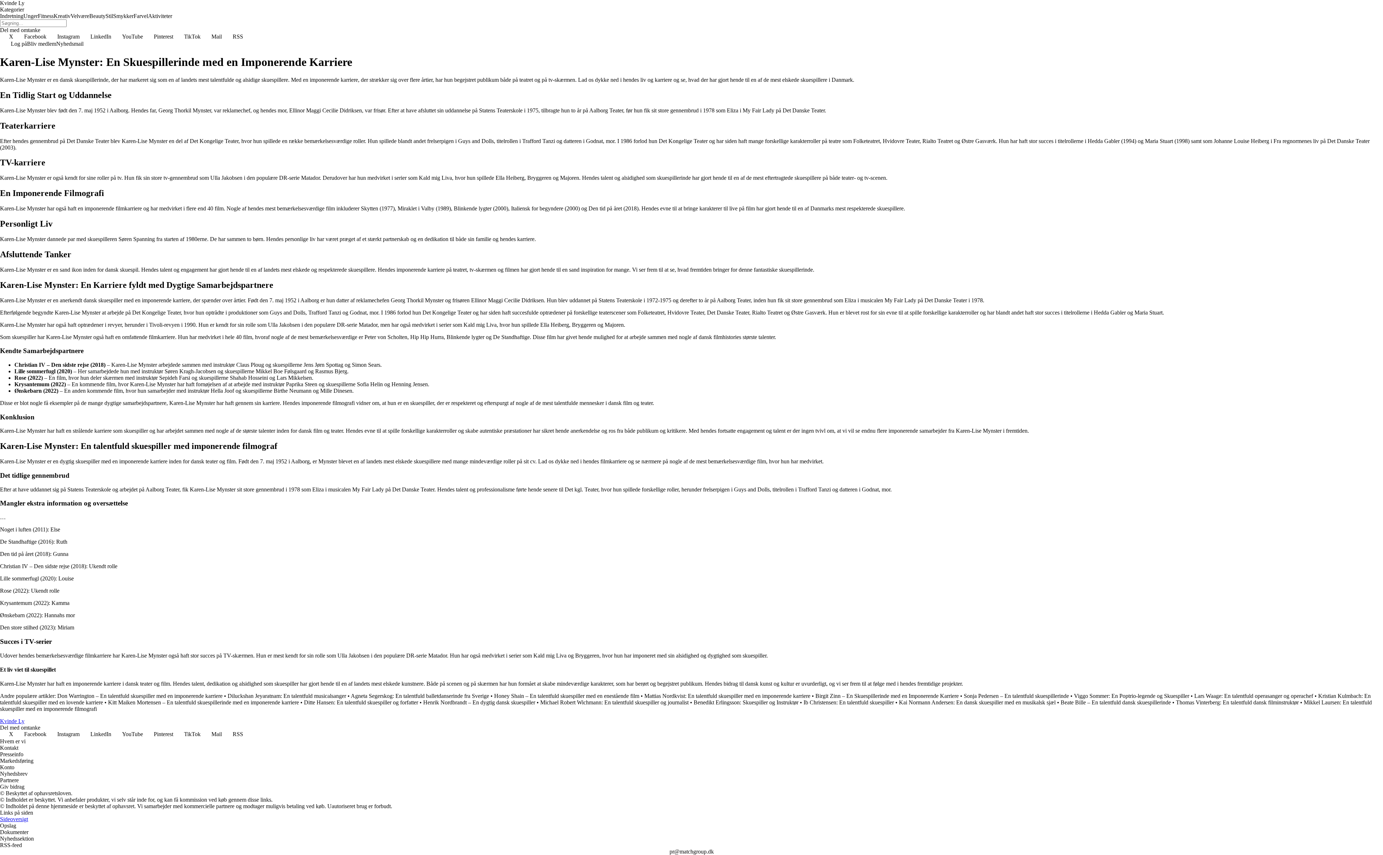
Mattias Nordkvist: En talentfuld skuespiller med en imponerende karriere (727, 696)
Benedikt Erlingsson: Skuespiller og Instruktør (746, 702)
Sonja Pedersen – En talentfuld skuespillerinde (1016, 696)
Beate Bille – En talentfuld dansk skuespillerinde (1116, 702)
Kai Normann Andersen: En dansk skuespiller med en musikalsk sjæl (977, 702)
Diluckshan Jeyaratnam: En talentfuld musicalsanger (287, 696)
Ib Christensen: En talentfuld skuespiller (849, 702)
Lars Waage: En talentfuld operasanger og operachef (1253, 696)
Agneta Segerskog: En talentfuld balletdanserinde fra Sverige (420, 696)
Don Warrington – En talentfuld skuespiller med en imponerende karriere (140, 696)
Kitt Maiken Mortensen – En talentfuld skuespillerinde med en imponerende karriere (203, 702)
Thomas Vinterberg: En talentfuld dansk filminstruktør (1237, 702)
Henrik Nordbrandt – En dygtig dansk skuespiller (479, 702)
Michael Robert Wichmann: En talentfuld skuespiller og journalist (614, 702)
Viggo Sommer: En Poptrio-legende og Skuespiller (1131, 696)
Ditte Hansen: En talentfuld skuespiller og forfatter (361, 702)
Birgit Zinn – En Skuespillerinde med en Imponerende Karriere (887, 696)
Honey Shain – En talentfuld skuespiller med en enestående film (566, 696)
